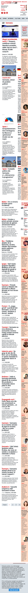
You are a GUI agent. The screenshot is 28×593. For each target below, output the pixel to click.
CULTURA (17, 18)
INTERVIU (10, 18)
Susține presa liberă (24, 31)
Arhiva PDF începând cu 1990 (4, 3)
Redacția (24, 1)
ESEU (23, 18)
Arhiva (15, 1)
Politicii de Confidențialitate (9, 578)
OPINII (5, 18)
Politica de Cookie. (16, 588)
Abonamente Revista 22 (4, 6)
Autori (19, 1)
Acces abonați (3, 9)
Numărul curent (9, 2)
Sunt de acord (14, 590)
